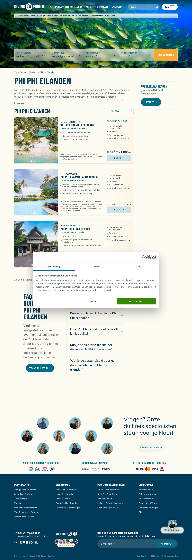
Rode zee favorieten (107, 494)
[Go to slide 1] (31, 161)
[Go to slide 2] (33, 161)
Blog (141, 512)
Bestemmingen (146, 489)
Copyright (51, 556)
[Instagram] (69, 534)
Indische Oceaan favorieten (110, 503)
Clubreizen (110, 15)
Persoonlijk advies (149, 447)
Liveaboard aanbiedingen (68, 508)
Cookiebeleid (31, 556)
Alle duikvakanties (73, 7)
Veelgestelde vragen (148, 508)
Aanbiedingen (20, 498)
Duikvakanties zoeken (27, 15)
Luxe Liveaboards (64, 494)
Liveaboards (82, 15)
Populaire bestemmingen (25, 508)
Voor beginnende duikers (26, 512)
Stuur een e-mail (28, 542)
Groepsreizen (97, 15)
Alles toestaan (136, 301)
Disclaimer (42, 556)
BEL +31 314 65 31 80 (29, 533)
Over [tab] (138, 266)
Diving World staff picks (108, 489)
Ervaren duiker (67, 15)
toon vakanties (165, 54)
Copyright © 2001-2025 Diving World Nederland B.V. (157, 556)
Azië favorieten (104, 498)
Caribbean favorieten (107, 508)
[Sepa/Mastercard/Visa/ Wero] (150, 469)
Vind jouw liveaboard (66, 489)
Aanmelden (166, 543)
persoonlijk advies (38, 368)
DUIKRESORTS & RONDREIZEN (97, 7)
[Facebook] (75, 534)
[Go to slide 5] (39, 161)
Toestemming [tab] (53, 266)
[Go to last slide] (19, 140)
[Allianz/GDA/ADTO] (96, 469)
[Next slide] (53, 140)
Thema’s (18, 503)
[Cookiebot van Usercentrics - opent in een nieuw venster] (144, 257)
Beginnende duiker (49, 15)
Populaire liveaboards (66, 503)
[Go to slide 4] (37, 161)
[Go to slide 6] (41, 161)
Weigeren (95, 301)
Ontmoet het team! (148, 503)
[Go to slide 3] (35, 161)
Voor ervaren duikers (24, 517)
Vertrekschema (63, 498)
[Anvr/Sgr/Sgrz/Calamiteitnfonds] (41, 469)
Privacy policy (19, 556)
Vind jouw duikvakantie (25, 489)
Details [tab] (96, 266)
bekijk (117, 157)
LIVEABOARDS (117, 7)
